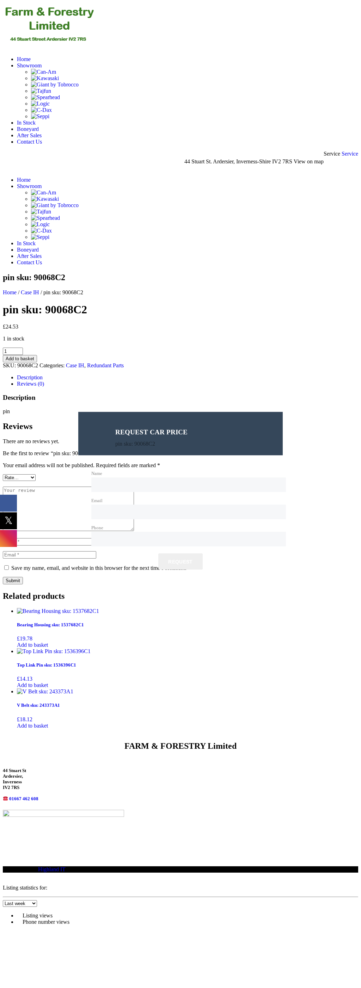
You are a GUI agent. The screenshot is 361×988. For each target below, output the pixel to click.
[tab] (187, 377)
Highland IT (52, 869)
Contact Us (29, 142)
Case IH (30, 292)
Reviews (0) (30, 384)
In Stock (26, 123)
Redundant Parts (105, 365)
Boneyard (28, 129)
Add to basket (20, 358)
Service (350, 154)
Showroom (29, 65)
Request (180, 562)
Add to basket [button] (32, 645)
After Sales (29, 135)
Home (24, 59)
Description (30, 377)
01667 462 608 (23, 798)
